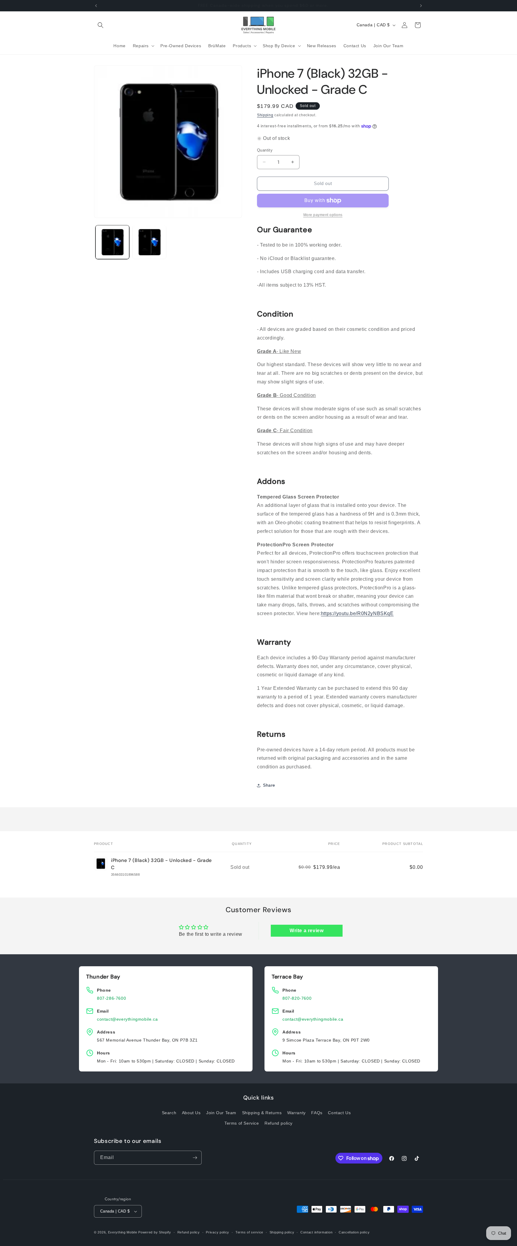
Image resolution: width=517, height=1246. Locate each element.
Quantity (265, 150)
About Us (191, 1112)
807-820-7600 (296, 998)
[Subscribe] (194, 1158)
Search (169, 1112)
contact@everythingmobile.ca (127, 1019)
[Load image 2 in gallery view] (149, 242)
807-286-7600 (111, 998)
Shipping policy (282, 1232)
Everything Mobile (122, 1232)
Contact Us (339, 1112)
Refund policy (278, 1123)
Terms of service (249, 1232)
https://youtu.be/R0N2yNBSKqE (357, 613)
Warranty (296, 1112)
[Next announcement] (421, 5)
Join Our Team (221, 1112)
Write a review (306, 930)
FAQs (316, 1112)
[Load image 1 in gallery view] (112, 242)
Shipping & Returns (262, 1112)
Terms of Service (241, 1123)
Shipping (265, 115)
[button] (100, 25)
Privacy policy (217, 1232)
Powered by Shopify (154, 1232)
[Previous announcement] (96, 5)
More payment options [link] (323, 215)
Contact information (316, 1232)
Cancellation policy (354, 1232)
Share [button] (269, 785)
